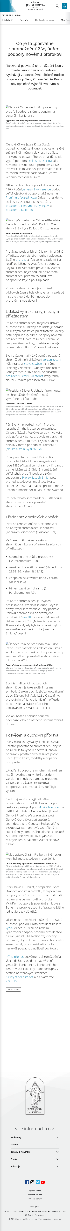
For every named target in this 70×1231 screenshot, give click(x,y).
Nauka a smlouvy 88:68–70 (24, 449)
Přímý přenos (15, 957)
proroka (21, 259)
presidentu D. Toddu (19, 210)
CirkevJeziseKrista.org (19, 977)
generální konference (36, 189)
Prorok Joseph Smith (35, 477)
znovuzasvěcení (34, 364)
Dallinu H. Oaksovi (40, 161)
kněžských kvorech (48, 807)
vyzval (9, 928)
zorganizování (52, 359)
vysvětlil (27, 617)
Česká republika (11, 15)
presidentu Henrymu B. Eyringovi (27, 206)
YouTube (12, 981)
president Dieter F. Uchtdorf (24, 376)
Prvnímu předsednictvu (21, 197)
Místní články (13, 989)
